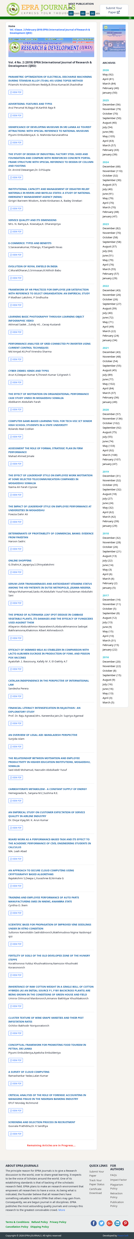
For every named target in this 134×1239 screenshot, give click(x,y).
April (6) (107, 574)
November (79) (112, 109)
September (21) (112, 551)
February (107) (112, 459)
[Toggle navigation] (130, 17)
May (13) (108, 693)
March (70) (109, 207)
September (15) (112, 675)
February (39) (111, 521)
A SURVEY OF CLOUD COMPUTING (28, 1071)
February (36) (111, 397)
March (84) (109, 83)
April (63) (108, 140)
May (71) (108, 322)
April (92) (108, 450)
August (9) (109, 679)
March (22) (109, 331)
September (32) (112, 489)
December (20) (112, 661)
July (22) (108, 560)
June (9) (107, 626)
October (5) (109, 608)
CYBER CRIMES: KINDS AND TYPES (28, 370)
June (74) (108, 441)
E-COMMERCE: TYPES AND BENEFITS (29, 243)
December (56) (112, 104)
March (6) (108, 578)
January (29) (110, 278)
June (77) (108, 379)
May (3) (107, 569)
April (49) (108, 326)
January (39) (110, 154)
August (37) (110, 184)
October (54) (110, 361)
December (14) (112, 599)
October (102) (111, 423)
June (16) (108, 688)
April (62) (108, 512)
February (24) (111, 335)
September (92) (112, 427)
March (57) (109, 145)
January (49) (110, 402)
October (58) (110, 237)
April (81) (108, 79)
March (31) (109, 640)
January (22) (110, 649)
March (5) (108, 702)
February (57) (111, 273)
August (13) (110, 556)
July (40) (108, 189)
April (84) (108, 388)
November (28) (112, 542)
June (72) (108, 317)
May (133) (109, 445)
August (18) (110, 494)
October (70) (110, 113)
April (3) (107, 698)
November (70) (112, 232)
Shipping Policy (39, 1226)
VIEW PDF (16, 92)
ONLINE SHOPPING (19, 560)
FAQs (113, 1175)
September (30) (112, 180)
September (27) (112, 304)
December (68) (112, 166)
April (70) (108, 202)
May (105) (109, 136)
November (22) (112, 666)
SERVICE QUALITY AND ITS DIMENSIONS (32, 220)
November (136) (112, 418)
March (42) (109, 516)
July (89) (108, 374)
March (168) (110, 455)
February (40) (111, 88)
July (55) (108, 436)
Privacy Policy (58, 1222)
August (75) (110, 432)
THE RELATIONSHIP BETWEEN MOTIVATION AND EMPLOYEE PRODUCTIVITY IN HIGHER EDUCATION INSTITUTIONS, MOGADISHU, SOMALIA (49, 762)
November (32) (112, 480)
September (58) (112, 242)
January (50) (110, 92)
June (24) (108, 503)
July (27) (108, 498)
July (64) (108, 251)
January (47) (110, 216)
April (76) (108, 264)
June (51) (108, 255)
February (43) (111, 150)
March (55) (109, 269)
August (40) (110, 122)
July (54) (108, 127)
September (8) (111, 613)
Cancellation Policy (17, 1226)
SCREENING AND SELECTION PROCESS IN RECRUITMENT (41, 1122)
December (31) (112, 475)
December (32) (112, 537)
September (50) (112, 118)
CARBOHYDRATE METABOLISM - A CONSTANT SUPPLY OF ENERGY (47, 789)
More (61, 1210)
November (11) (112, 604)
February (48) (111, 212)
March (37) (109, 393)
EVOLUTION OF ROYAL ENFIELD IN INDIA (33, 266)
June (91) (108, 193)
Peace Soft (123, 1235)
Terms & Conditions (17, 1222)
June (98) (108, 131)
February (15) (111, 645)
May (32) (108, 507)
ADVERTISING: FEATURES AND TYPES (30, 103)
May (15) (108, 631)
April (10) (108, 636)
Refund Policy (39, 1222)
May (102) (109, 383)
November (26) (112, 294)
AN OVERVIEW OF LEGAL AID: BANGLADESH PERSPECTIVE (42, 735)
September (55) (112, 365)
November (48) (112, 356)
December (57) (112, 414)
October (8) (109, 670)
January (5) (109, 587)
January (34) (110, 340)
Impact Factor (118, 1179)
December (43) (112, 290)
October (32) (110, 175)
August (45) (110, 370)
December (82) (112, 228)
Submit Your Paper (114, 10)
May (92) (108, 74)
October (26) (110, 299)
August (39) (110, 308)
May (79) (108, 198)
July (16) (108, 684)
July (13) (108, 622)
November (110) (112, 171)
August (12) (110, 617)
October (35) (110, 485)
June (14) (108, 565)
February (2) (110, 583)
